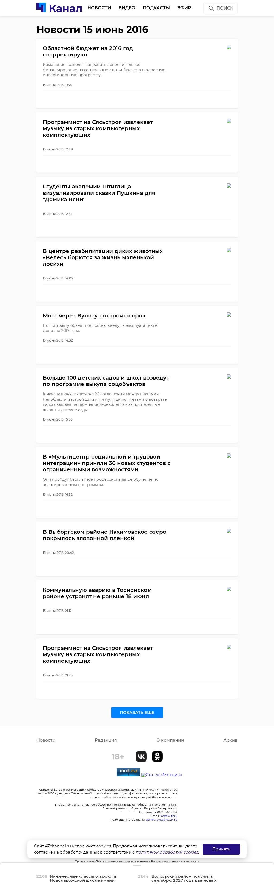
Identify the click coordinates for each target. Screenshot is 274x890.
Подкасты (156, 7)
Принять (221, 848)
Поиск (224, 8)
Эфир (184, 7)
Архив (230, 740)
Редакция (106, 740)
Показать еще (137, 712)
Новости (99, 7)
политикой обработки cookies (167, 852)
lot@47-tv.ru (168, 816)
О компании (170, 740)
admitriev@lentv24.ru (161, 819)
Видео (127, 7)
